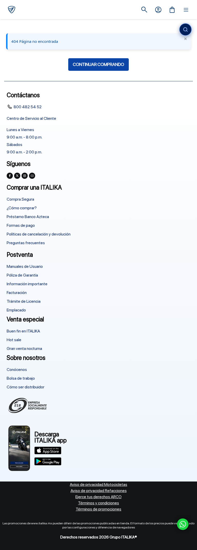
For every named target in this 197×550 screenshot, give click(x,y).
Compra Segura (20, 199)
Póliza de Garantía (22, 275)
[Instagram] (25, 176)
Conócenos (17, 369)
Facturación (17, 292)
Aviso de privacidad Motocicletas (98, 484)
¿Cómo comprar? (22, 207)
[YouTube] (32, 176)
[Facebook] (10, 176)
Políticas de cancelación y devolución (39, 234)
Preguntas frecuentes (26, 242)
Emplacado (16, 310)
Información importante (27, 283)
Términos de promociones (98, 509)
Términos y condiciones (98, 502)
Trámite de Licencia (24, 301)
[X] (17, 176)
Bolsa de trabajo (21, 378)
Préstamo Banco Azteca (28, 216)
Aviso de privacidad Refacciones (99, 490)
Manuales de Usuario (25, 266)
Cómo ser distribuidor (25, 387)
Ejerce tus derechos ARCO (98, 496)
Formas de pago (21, 225)
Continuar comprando (98, 64)
